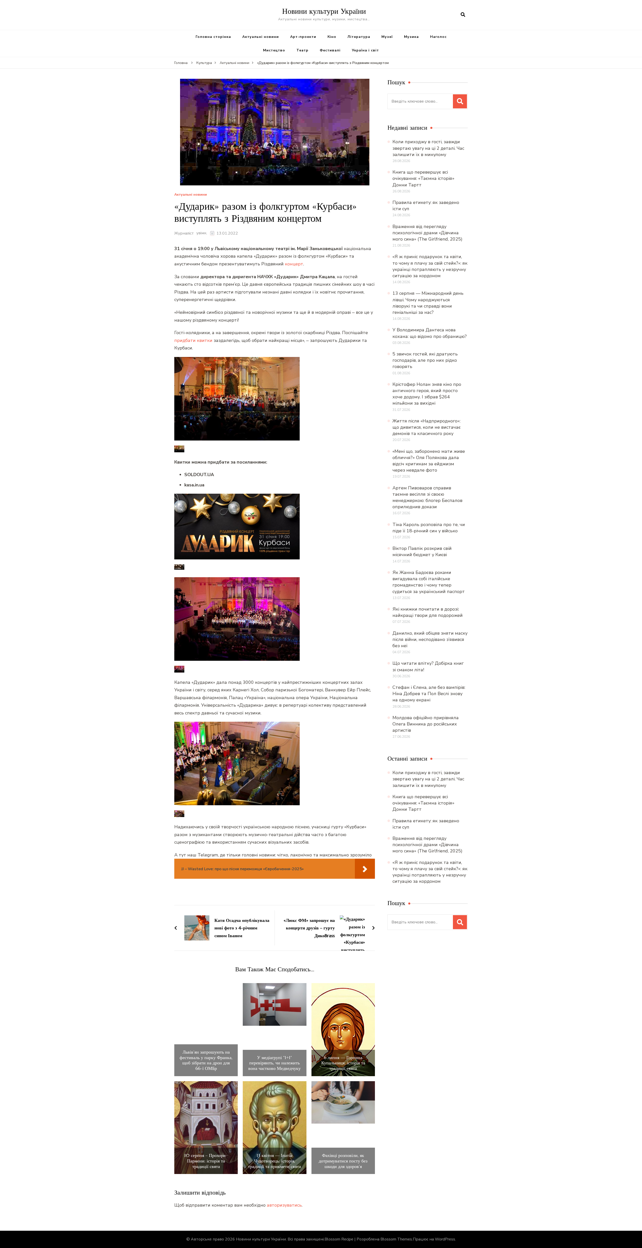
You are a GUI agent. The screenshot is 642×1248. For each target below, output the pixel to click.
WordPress (445, 1239)
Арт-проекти (303, 36)
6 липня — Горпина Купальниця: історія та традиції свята (343, 1063)
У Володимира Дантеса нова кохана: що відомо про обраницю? (429, 333)
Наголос (438, 36)
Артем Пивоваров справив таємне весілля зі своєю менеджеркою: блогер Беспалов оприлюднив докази (427, 497)
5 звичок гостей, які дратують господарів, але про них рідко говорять (425, 360)
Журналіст (184, 233)
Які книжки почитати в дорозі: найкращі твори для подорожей (427, 612)
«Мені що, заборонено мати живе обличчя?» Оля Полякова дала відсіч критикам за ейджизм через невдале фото (428, 460)
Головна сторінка (213, 36)
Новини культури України (324, 11)
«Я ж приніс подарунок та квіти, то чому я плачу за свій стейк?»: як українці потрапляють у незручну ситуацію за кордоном (429, 266)
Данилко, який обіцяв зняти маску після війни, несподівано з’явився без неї (429, 639)
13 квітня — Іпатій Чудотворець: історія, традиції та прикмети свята (274, 1161)
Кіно (332, 36)
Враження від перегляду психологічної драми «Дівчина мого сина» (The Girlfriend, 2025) (427, 233)
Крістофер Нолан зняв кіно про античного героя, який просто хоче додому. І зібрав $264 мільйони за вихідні (426, 393)
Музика (411, 36)
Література (359, 36)
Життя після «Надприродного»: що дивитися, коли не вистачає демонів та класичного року (426, 427)
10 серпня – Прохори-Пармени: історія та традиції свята (206, 1161)
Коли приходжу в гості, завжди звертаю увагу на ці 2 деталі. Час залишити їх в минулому (428, 148)
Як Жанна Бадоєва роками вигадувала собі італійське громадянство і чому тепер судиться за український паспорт (428, 582)
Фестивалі (330, 50)
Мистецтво (274, 50)
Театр (302, 50)
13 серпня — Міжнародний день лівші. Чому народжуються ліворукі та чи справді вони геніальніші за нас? (427, 302)
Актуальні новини (260, 36)
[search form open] (463, 14)
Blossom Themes (396, 1239)
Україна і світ (365, 50)
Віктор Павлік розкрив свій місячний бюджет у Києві (422, 551)
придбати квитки (193, 340)
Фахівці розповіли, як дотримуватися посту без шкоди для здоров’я (343, 1161)
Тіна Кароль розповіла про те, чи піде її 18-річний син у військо (428, 528)
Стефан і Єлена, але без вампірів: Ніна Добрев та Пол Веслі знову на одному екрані (428, 693)
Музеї (387, 36)
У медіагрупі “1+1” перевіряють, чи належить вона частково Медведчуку (274, 1063)
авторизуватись (284, 1205)
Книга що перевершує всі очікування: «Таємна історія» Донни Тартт (423, 178)
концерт (294, 264)
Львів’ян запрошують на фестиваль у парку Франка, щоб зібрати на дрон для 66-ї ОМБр (206, 1060)
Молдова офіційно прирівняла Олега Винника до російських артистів (425, 724)
